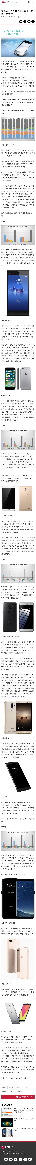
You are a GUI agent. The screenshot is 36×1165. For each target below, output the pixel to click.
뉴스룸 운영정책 (5, 1154)
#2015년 (19, 1091)
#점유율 (10, 1087)
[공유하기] (33, 21)
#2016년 (12, 1091)
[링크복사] (29, 21)
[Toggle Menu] (34, 2)
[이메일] (20, 21)
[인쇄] (24, 21)
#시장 (3, 1087)
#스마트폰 (26, 1087)
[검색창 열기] (29, 2)
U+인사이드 (5, 17)
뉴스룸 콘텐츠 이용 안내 (18, 1154)
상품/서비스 (14, 17)
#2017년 (18, 1087)
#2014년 (4, 1091)
